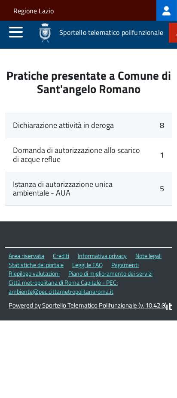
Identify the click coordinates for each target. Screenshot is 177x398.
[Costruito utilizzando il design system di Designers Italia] (167, 307)
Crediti (61, 255)
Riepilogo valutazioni (34, 273)
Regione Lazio (33, 11)
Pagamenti (125, 264)
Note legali (148, 255)
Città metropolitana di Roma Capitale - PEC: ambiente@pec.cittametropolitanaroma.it (63, 287)
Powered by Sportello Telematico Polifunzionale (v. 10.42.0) (88, 305)
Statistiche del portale (36, 264)
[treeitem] (166, 10)
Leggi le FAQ (87, 264)
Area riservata (26, 255)
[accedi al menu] (16, 32)
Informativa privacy (102, 255)
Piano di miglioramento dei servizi (110, 273)
